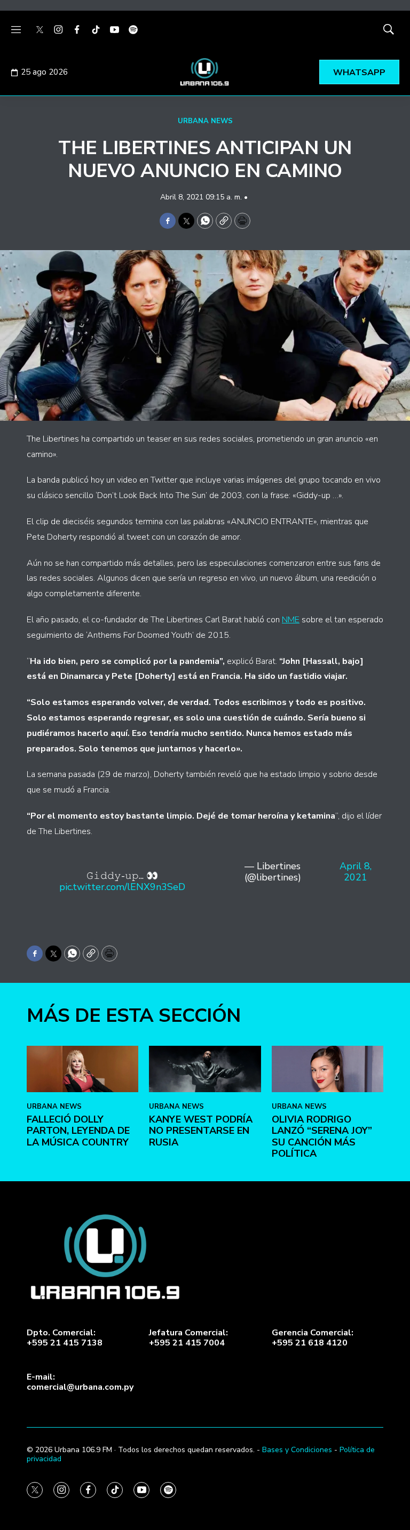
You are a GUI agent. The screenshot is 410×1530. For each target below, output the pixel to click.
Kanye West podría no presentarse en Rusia (201, 1131)
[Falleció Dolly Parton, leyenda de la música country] (82, 1069)
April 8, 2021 (356, 872)
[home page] (205, 72)
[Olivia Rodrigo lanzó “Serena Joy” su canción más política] (327, 1069)
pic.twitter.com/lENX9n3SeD (122, 886)
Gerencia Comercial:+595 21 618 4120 (312, 1338)
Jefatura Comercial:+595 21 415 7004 (188, 1338)
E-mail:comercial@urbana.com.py (80, 1382)
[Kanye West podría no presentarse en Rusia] (205, 1069)
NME (290, 620)
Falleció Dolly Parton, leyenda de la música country (78, 1131)
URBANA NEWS (205, 121)
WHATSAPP (359, 72)
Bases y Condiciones (297, 1450)
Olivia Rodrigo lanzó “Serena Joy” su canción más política (322, 1136)
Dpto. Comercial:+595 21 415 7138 (64, 1338)
